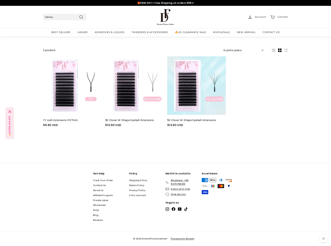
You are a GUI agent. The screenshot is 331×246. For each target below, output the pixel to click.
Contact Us (99, 185)
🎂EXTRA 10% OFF (10, 126)
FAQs (96, 210)
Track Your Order (103, 180)
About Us (98, 190)
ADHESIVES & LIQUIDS (109, 32)
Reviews (98, 220)
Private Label (100, 200)
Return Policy (136, 185)
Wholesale (99, 205)
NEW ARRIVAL (246, 32)
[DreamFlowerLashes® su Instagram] (167, 209)
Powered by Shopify (182, 238)
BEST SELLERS (61, 32)
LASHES (82, 32)
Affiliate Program (103, 195)
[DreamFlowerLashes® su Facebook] (173, 209)
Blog (95, 215)
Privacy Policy (137, 190)
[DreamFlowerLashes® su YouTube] (180, 209)
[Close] (9, 111)
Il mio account (137, 195)
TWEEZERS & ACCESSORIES (149, 32)
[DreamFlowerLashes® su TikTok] (186, 209)
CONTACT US (271, 32)
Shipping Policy (138, 180)
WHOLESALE (221, 32)
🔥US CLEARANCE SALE (190, 32)
